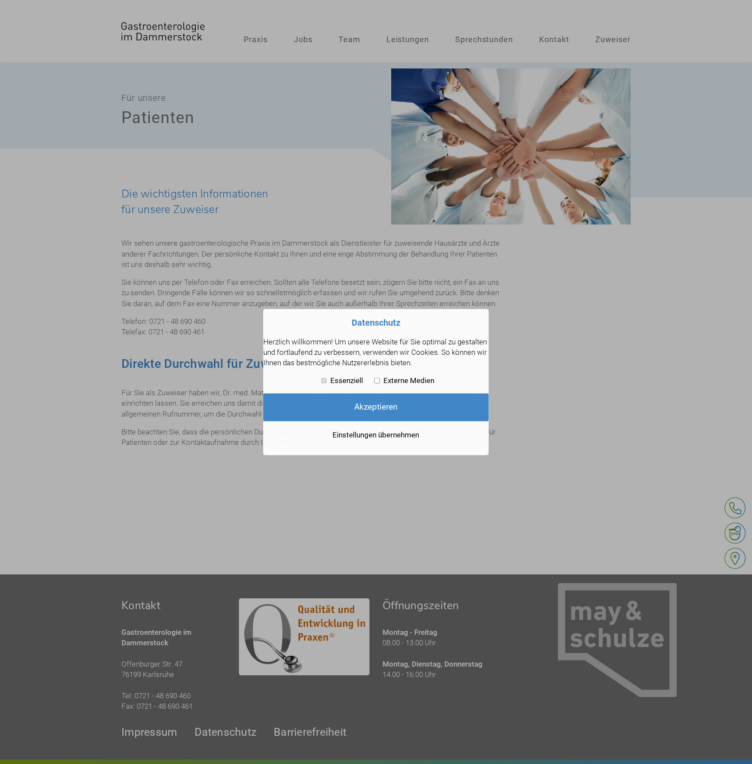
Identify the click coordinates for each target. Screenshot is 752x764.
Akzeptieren (375, 407)
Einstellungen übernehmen (375, 434)
